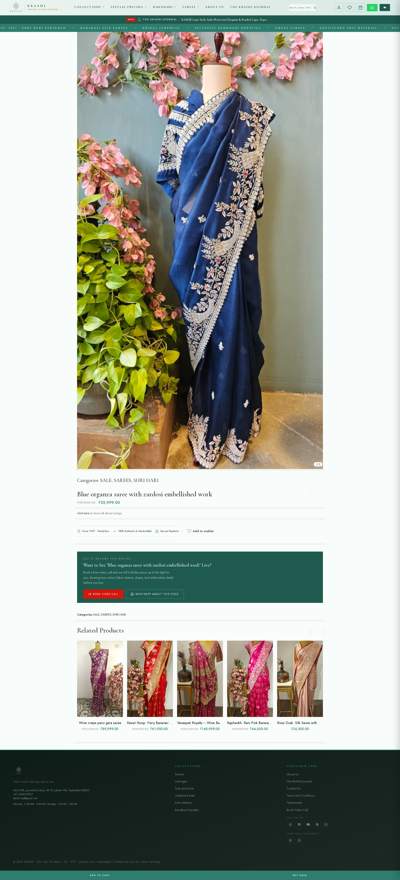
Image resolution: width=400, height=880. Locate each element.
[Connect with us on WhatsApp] (372, 7)
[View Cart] (360, 7)
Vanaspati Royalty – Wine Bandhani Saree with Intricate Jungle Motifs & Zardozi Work (200, 722)
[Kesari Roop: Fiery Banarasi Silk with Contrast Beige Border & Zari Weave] (150, 679)
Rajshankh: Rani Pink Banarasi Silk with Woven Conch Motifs (250, 722)
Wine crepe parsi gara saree (100, 722)
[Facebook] (299, 824)
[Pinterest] (317, 824)
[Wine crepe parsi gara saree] (100, 679)
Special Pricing (129, 7)
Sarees (191, 7)
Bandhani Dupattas (187, 810)
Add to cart (100, 875)
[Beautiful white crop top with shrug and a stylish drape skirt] (320, 494)
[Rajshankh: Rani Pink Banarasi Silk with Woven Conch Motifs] (250, 679)
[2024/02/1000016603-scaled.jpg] (200, 250)
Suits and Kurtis (184, 788)
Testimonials (294, 802)
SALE (105, 480)
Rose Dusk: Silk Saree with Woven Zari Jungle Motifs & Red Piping (300, 722)
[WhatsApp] (326, 824)
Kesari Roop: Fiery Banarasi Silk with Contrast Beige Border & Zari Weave (150, 722)
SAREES (122, 480)
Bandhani (165, 7)
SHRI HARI (146, 480)
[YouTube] (308, 824)
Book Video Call (106, 594)
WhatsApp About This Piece (157, 594)
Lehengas (181, 781)
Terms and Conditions (301, 795)
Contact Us (294, 788)
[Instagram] (290, 824)
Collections (89, 7)
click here (83, 513)
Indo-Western (183, 802)
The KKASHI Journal (250, 7)
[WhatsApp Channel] (299, 840)
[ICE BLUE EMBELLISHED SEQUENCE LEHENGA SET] (312, 494)
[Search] (315, 7)
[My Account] (338, 7)
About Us (214, 7)
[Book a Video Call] (385, 7)
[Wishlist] (349, 7)
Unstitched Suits (185, 795)
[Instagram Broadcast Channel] (290, 840)
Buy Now (300, 875)
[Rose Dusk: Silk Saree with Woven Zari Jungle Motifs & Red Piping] (300, 679)
